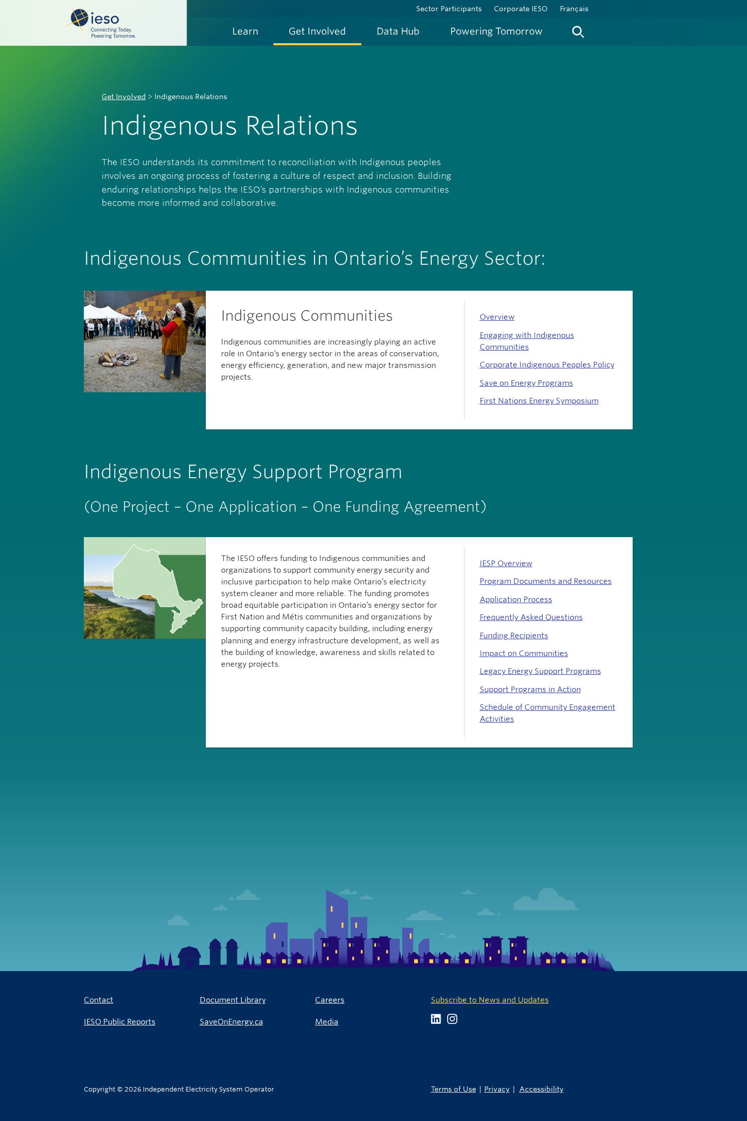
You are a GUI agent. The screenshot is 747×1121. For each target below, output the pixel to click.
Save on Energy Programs (526, 383)
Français (574, 9)
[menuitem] (245, 31)
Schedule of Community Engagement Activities (547, 713)
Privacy (497, 1088)
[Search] (578, 29)
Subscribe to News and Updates (490, 1000)
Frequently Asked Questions (531, 617)
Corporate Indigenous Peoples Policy (547, 364)
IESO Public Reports (119, 1021)
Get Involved (124, 96)
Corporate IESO (521, 9)
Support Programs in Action (530, 689)
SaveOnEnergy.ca (231, 1021)
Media (326, 1021)
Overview (497, 317)
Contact (98, 1000)
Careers (330, 1000)
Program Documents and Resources (546, 581)
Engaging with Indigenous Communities (527, 341)
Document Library (233, 1000)
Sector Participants (449, 9)
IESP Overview (506, 563)
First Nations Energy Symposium (539, 401)
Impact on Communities (524, 653)
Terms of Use (453, 1088)
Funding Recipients (514, 635)
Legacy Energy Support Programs (540, 671)
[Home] (93, 23)
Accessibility (541, 1088)
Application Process (516, 599)
